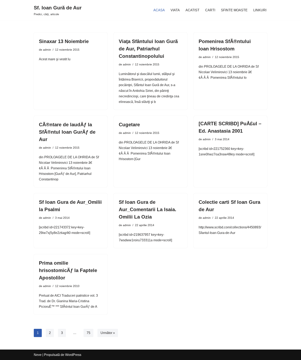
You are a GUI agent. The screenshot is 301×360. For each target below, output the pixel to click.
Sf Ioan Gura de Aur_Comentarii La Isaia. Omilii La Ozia (147, 209)
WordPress (73, 355)
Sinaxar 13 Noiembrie (64, 41)
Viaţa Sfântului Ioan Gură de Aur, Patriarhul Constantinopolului (148, 49)
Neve (38, 355)
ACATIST (192, 10)
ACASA (159, 10)
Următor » (108, 333)
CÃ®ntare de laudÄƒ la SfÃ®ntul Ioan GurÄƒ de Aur (67, 132)
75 (88, 333)
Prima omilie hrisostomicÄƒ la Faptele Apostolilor (68, 270)
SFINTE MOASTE (234, 10)
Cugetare (129, 124)
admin (47, 49)
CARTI (210, 10)
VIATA (175, 10)
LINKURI (259, 10)
